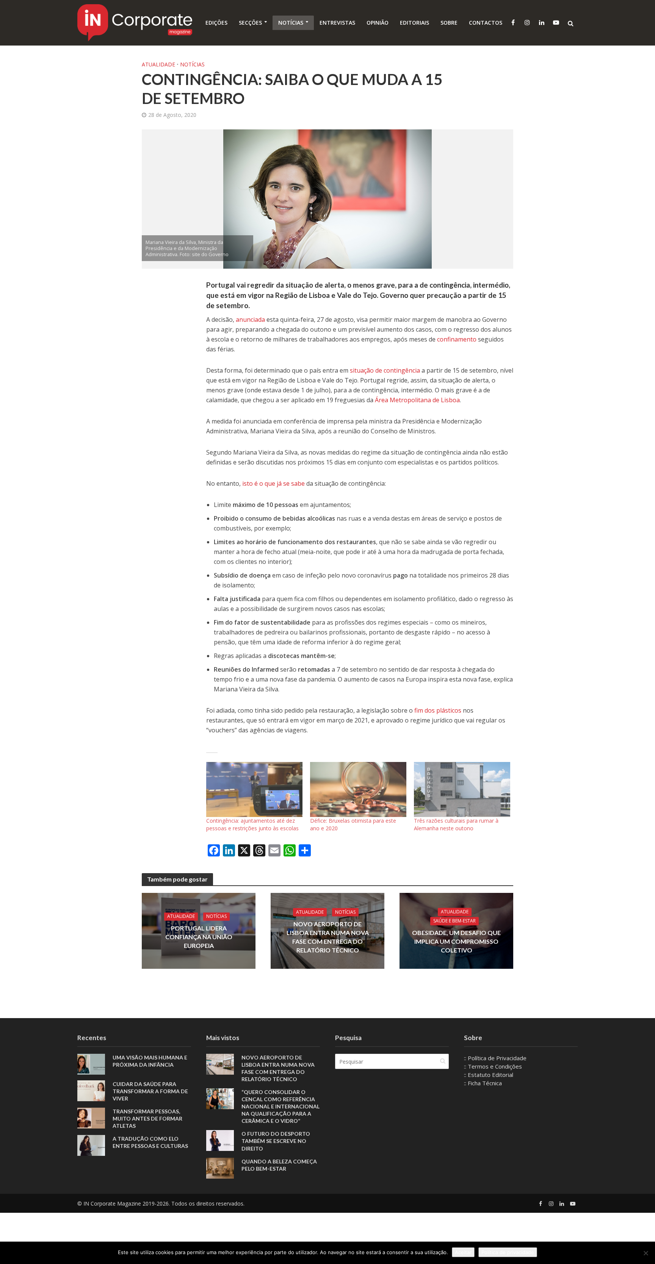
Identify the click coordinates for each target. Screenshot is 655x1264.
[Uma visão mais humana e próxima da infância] (91, 1063)
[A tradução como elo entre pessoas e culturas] (91, 1145)
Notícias (290, 22)
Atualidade (158, 64)
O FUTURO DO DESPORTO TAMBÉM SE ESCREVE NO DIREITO (275, 1140)
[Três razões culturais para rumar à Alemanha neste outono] (462, 789)
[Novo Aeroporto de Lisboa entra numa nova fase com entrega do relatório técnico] (220, 1063)
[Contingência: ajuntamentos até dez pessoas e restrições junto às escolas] (254, 789)
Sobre (449, 22)
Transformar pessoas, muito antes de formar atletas (147, 1118)
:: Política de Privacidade (495, 1058)
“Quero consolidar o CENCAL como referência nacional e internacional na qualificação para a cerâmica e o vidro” (280, 1106)
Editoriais (414, 22)
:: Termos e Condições (493, 1066)
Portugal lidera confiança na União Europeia (198, 937)
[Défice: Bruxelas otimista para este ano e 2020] (358, 789)
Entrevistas (337, 22)
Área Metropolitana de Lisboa (417, 400)
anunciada (250, 319)
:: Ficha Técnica (483, 1083)
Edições (216, 22)
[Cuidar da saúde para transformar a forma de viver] (91, 1090)
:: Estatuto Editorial (488, 1074)
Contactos (485, 22)
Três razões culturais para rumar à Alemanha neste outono (456, 824)
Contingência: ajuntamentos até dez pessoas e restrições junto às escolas (252, 824)
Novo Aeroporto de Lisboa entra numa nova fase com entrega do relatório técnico (328, 937)
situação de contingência (385, 370)
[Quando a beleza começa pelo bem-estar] (220, 1167)
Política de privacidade (507, 1252)
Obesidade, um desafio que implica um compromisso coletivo (456, 941)
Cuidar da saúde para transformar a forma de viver (150, 1091)
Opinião (378, 22)
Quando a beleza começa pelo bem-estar (279, 1165)
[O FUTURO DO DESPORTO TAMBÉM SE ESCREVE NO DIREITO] (220, 1140)
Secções (250, 22)
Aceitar (463, 1252)
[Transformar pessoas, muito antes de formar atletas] (91, 1117)
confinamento (456, 339)
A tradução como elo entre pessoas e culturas (150, 1142)
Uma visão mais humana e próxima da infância (150, 1061)
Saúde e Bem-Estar (454, 921)
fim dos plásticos (437, 710)
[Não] (645, 1253)
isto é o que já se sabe (273, 483)
